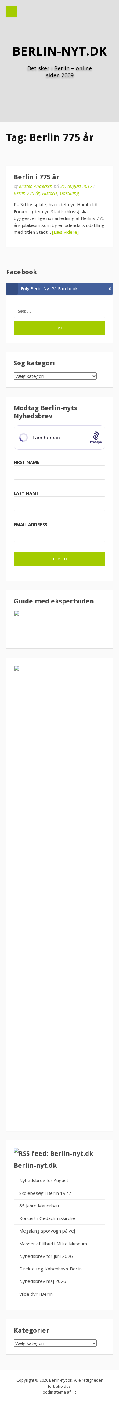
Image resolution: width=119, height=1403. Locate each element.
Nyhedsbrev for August (43, 1180)
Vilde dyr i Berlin (36, 1294)
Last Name (26, 493)
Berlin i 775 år (36, 177)
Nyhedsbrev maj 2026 (42, 1281)
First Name (26, 462)
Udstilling (69, 193)
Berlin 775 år (27, 193)
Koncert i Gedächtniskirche (47, 1218)
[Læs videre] (65, 232)
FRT (75, 1392)
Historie (49, 193)
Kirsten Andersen (35, 186)
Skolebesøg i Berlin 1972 (45, 1193)
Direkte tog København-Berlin (50, 1269)
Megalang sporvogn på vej (47, 1231)
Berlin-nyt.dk (59, 50)
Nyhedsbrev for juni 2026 (46, 1256)
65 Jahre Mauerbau (39, 1206)
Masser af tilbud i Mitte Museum (53, 1243)
